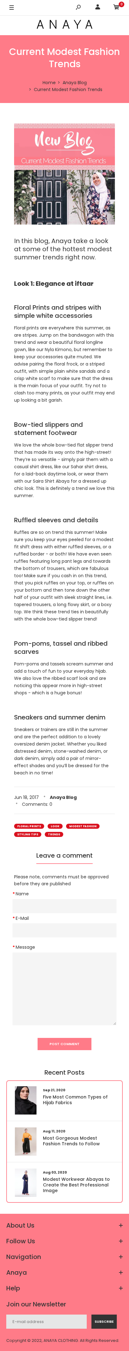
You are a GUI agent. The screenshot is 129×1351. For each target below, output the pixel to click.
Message (25, 947)
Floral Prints (29, 826)
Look (55, 826)
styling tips (27, 834)
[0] (116, 8)
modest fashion (82, 826)
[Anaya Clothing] (64, 25)
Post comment (64, 1043)
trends (54, 834)
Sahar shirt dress (89, 467)
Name (22, 894)
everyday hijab (90, 671)
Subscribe (104, 1321)
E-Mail (22, 918)
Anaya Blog (63, 797)
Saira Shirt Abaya (51, 481)
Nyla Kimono (58, 349)
